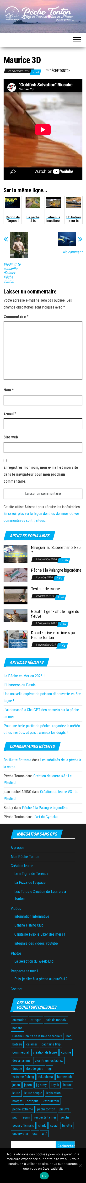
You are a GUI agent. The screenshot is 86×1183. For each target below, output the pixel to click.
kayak (55, 1085)
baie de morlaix (56, 1020)
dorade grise (34, 1068)
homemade (65, 1077)
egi (50, 1068)
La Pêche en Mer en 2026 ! (24, 676)
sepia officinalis (23, 1125)
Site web (11, 437)
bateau (17, 1044)
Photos (16, 953)
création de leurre (45, 1052)
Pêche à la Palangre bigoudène (56, 570)
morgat (17, 1101)
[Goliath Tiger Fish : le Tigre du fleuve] (15, 615)
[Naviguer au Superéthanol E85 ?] (15, 553)
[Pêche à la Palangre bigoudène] (15, 574)
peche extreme (22, 1109)
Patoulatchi (51, 1101)
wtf (44, 1133)
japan (16, 1085)
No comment (72, 252)
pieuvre (64, 1109)
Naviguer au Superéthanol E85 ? (56, 550)
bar (68, 1036)
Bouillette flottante (17, 760)
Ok (44, 1176)
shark (42, 1125)
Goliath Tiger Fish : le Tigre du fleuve (55, 614)
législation (53, 1093)
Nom (9, 390)
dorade (17, 1068)
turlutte (67, 1125)
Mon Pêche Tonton (25, 856)
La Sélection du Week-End (34, 961)
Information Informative (31, 916)
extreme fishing (23, 1077)
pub (14, 1117)
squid (54, 1125)
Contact (16, 989)
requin (26, 1117)
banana (17, 1028)
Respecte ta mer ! (24, 971)
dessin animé (21, 1060)
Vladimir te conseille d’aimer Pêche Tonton (12, 273)
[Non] (80, 1165)
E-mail (10, 413)
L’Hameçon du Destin (20, 685)
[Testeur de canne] (15, 595)
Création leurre (22, 865)
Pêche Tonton (60, 71)
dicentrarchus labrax (49, 1060)
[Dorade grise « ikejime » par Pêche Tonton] (15, 639)
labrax (67, 1085)
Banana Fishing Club (28, 925)
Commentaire (16, 316)
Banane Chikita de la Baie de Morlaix (37, 1036)
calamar (31, 1044)
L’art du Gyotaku (45, 817)
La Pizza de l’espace (30, 882)
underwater (20, 1133)
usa (35, 1133)
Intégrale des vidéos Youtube (36, 943)
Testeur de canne (45, 588)
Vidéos (16, 908)
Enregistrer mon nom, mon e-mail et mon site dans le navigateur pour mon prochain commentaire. (41, 474)
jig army (41, 1085)
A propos (17, 847)
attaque (36, 1020)
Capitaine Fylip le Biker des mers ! (39, 934)
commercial (20, 1052)
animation (19, 1020)
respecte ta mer (45, 1117)
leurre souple (33, 1093)
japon (28, 1085)
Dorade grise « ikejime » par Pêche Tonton (53, 635)
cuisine (66, 1052)
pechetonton (46, 1109)
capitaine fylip (51, 1044)
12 (62, 560)
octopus (32, 1101)
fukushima (45, 1077)
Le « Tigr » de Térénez (31, 873)
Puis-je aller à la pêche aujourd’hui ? (41, 979)
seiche (65, 1117)
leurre (16, 1093)
